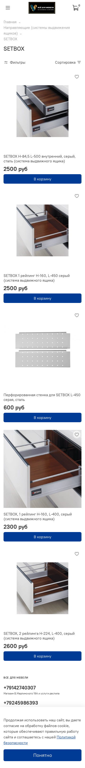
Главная (10, 21)
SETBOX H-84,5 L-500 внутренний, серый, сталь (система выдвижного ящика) (40, 158)
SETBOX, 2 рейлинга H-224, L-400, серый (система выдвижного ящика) (39, 635)
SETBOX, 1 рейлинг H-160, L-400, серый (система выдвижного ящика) (38, 516)
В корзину (42, 179)
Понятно (42, 755)
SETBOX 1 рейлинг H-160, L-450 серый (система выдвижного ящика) (37, 278)
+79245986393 (21, 703)
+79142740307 (20, 687)
